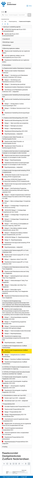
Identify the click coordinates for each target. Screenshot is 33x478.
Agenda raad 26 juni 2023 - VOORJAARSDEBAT (10, 34)
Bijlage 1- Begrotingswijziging (12, 160)
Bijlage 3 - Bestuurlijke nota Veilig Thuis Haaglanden (14, 286)
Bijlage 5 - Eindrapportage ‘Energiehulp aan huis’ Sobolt (15, 215)
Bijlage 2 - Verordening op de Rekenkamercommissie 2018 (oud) (11, 80)
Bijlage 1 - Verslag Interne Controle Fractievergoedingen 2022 (13, 104)
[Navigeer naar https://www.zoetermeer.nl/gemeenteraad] (8, 6)
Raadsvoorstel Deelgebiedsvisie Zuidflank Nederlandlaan (15, 351)
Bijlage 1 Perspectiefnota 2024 (12, 412)
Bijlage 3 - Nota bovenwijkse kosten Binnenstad (17, 330)
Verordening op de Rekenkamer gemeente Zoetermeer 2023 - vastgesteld (15, 90)
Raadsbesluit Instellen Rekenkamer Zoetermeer (17, 87)
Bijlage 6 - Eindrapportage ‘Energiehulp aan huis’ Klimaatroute (15, 220)
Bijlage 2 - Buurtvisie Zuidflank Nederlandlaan (17, 359)
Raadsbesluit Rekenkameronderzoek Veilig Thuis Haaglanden (15, 296)
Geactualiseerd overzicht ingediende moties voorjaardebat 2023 (15, 420)
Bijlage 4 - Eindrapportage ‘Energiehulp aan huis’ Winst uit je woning (15, 206)
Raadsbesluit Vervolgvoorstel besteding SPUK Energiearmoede (16, 243)
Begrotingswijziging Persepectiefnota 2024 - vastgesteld (15, 442)
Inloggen (23, 476)
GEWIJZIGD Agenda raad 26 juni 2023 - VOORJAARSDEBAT (14, 30)
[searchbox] (14, 15)
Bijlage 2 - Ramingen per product (13, 125)
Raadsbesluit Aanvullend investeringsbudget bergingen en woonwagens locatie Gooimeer (15, 163)
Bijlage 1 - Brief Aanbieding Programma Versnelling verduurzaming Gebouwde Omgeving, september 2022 (15, 190)
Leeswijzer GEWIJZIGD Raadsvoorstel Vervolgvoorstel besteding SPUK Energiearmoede (15, 180)
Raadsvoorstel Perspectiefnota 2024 (14, 409)
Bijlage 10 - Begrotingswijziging (13, 240)
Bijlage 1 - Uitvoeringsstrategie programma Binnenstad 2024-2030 (15, 318)
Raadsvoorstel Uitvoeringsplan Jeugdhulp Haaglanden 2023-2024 (14, 382)
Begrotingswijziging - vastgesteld (13, 134)
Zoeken (3, 11)
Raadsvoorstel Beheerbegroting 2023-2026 (16, 120)
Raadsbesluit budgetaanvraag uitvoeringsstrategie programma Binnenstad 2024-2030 (15, 338)
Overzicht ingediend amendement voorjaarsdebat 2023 (12, 429)
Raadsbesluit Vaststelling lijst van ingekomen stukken (15, 61)
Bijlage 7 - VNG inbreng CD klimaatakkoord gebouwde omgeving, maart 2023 (15, 224)
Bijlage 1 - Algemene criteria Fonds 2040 (15, 259)
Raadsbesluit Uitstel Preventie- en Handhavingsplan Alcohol (12, 147)
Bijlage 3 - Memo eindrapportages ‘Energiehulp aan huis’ (16, 202)
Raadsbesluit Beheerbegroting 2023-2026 (15, 131)
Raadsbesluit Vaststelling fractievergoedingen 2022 (16, 113)
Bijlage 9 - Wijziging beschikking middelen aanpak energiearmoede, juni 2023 (15, 233)
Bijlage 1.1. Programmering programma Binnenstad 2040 (14, 322)
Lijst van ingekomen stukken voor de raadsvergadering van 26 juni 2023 (13, 56)
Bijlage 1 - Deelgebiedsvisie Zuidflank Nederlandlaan (13, 355)
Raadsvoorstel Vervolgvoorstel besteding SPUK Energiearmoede (16, 184)
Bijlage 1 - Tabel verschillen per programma (16, 123)
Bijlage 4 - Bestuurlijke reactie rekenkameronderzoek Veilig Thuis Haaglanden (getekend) (15, 291)
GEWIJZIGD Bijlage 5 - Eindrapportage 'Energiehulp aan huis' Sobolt (14, 211)
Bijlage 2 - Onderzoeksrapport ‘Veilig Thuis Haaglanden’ (15, 281)
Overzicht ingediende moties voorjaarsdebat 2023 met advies (15, 433)
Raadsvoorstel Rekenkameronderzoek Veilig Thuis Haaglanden (15, 272)
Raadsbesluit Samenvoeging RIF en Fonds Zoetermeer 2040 (15, 262)
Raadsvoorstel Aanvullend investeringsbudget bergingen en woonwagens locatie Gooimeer (16, 156)
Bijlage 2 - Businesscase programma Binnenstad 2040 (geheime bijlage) (13, 327)
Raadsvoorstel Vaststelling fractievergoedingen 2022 (16, 100)
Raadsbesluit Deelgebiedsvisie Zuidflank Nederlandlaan (14, 362)
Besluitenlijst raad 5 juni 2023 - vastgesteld (16, 400)
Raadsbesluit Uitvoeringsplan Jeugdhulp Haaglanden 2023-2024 (14, 391)
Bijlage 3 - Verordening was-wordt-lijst (14, 84)
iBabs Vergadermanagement (10, 476)
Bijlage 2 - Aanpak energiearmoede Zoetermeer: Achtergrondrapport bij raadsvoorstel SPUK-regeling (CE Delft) (16, 196)
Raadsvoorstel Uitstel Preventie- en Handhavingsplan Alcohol (13, 142)
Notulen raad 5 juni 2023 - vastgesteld (14, 398)
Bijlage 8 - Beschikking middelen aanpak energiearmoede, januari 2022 (14, 229)
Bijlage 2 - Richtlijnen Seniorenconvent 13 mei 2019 (16, 109)
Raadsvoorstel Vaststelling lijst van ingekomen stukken (16, 52)
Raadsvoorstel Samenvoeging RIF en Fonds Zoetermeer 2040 (15, 255)
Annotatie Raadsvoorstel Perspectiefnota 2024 (17, 406)
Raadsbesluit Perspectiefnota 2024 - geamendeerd (13, 438)
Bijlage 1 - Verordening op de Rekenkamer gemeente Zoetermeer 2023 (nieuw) (15, 76)
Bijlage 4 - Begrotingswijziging (12, 333)
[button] (29, 15)
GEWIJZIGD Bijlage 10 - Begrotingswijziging (16, 237)
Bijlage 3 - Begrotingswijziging (12, 128)
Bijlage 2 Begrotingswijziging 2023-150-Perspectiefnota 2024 (14, 415)
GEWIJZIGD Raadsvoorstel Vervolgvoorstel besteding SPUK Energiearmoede (15, 175)
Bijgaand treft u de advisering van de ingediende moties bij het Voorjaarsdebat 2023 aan (16, 424)
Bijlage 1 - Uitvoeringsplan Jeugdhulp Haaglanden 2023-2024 (13, 386)
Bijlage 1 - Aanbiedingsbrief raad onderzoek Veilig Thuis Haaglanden (15, 277)
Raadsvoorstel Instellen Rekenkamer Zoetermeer (13, 71)
